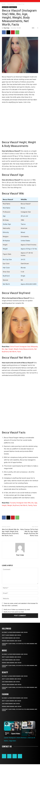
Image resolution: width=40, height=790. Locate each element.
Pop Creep (6, 28)
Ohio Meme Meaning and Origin (11, 638)
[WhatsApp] (17, 32)
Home (3, 4)
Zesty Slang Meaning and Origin (11, 635)
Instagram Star (20, 4)
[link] (6, 723)
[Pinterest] (13, 32)
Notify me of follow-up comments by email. (17, 609)
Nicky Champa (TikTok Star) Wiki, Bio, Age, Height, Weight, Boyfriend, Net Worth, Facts (29, 532)
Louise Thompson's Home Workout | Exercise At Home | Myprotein (12, 723)
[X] (8, 32)
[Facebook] (4, 32)
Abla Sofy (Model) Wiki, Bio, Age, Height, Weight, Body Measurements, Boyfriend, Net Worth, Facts (10, 532)
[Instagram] (9, 756)
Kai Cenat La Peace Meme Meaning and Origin (14, 632)
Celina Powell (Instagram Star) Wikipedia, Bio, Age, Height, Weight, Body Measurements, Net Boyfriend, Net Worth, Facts (20, 349)
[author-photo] (20, 552)
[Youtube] (20, 756)
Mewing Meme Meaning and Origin (11, 640)
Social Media (10, 4)
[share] (18, 722)
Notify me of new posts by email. (14, 612)
